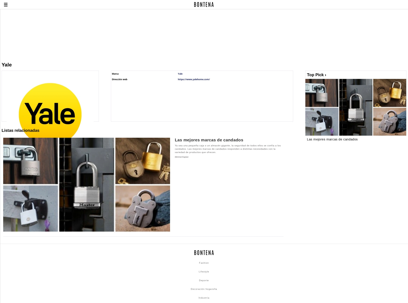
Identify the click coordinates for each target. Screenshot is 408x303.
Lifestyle (204, 271)
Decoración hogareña (204, 289)
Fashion (204, 263)
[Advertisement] (77, 35)
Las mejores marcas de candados (332, 139)
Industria (204, 297)
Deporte (204, 280)
